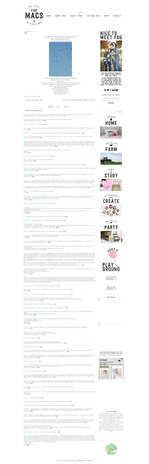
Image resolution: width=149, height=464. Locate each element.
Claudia (26, 246)
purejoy (26, 311)
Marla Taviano (27, 220)
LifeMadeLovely (81, 460)
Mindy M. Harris (28, 332)
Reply (64, 115)
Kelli (25, 338)
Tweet (66, 106)
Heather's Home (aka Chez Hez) (32, 196)
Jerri (25, 114)
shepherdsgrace (28, 318)
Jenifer (25, 361)
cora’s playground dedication (79, 100)
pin (58, 106)
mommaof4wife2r (28, 285)
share (50, 106)
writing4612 (27, 371)
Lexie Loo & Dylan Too (29, 307)
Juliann (26, 397)
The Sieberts (27, 294)
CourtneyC (26, 327)
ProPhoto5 (90, 460)
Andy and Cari (27, 435)
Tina (25, 207)
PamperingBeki (28, 224)
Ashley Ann (27, 132)
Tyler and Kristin (28, 401)
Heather (26, 191)
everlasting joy (33, 100)
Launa (25, 136)
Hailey (25, 203)
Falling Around (28, 289)
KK (24, 156)
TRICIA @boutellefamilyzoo (31, 268)
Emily (25, 231)
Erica (25, 186)
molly (25, 141)
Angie (25, 298)
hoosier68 (26, 304)
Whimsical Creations (29, 346)
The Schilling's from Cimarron (32, 391)
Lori (25, 405)
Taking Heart (27, 341)
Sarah (25, 159)
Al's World (26, 408)
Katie (25, 425)
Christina (26, 164)
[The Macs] (49, 15)
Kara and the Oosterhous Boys (32, 380)
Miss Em (26, 277)
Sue (25, 386)
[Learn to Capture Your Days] (111, 355)
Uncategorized (35, 96)
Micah (25, 415)
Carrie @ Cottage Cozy (29, 174)
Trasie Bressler (27, 119)
